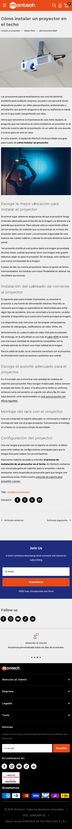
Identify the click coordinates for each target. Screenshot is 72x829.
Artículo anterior (14, 520)
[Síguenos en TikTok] (25, 619)
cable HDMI (53, 337)
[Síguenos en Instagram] (10, 619)
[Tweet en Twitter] (32, 500)
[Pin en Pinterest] (25, 500)
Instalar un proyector (19, 492)
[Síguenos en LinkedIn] (32, 619)
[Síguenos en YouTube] (18, 619)
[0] (66, 5)
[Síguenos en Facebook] (3, 619)
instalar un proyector (10, 31)
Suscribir (61, 748)
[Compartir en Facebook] (17, 500)
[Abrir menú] (4, 5)
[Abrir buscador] (54, 5)
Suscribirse (36, 582)
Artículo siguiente (57, 520)
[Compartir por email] (39, 500)
